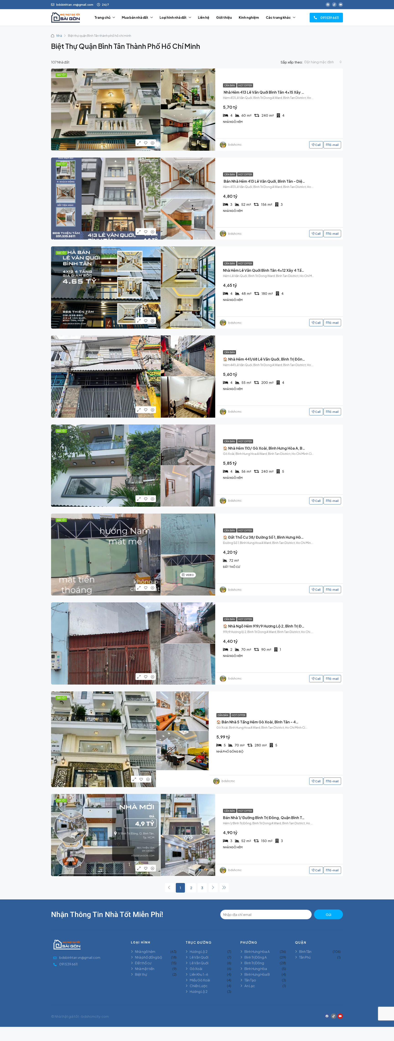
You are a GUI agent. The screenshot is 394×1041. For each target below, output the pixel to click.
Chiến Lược (198, 985)
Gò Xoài (196, 968)
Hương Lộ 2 (198, 951)
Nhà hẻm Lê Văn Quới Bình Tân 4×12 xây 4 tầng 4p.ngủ (271, 270)
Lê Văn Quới (199, 957)
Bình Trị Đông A (255, 957)
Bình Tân (305, 951)
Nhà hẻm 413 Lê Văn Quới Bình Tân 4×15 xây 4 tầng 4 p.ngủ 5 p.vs (281, 92)
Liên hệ (203, 17)
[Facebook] (328, 4)
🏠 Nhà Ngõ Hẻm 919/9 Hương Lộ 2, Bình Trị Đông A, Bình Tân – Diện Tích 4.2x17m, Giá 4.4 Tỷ (304, 626)
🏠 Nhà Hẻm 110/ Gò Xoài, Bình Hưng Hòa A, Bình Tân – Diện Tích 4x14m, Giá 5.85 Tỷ (296, 448)
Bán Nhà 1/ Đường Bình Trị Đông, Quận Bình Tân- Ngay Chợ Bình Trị (281, 817)
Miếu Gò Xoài (200, 980)
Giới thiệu (224, 17)
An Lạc (249, 985)
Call (318, 145)
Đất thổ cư (143, 963)
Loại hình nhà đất (173, 17)
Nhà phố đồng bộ (148, 957)
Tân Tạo (250, 980)
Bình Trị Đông (254, 963)
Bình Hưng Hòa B (257, 974)
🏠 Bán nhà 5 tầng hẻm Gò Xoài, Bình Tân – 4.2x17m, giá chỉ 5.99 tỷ (276, 721)
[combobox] (323, 62)
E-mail (334, 145)
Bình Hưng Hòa (255, 968)
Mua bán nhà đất (135, 17)
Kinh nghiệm (249, 17)
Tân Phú (305, 957)
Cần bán (229, 85)
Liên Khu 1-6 (199, 974)
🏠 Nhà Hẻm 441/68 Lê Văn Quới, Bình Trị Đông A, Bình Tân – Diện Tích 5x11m (289, 359)
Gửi (328, 914)
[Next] (213, 887)
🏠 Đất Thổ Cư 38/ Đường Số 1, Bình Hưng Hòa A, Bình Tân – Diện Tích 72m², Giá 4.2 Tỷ (298, 537)
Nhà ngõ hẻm (145, 951)
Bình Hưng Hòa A (257, 951)
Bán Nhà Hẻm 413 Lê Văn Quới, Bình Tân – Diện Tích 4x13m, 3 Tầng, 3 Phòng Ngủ (293, 181)
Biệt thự (141, 974)
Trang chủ (102, 17)
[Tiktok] (334, 4)
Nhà (59, 35)
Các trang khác (278, 17)
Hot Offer (245, 85)
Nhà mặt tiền (144, 968)
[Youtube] (340, 4)
